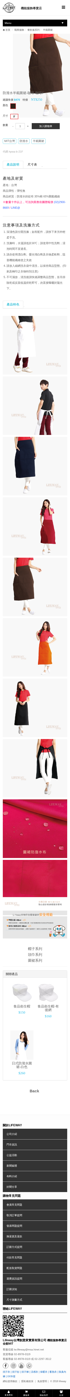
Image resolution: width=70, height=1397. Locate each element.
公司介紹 (12, 1134)
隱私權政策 (27, 1381)
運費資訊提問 (14, 1278)
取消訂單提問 (14, 1215)
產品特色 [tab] (13, 304)
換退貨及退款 (14, 1236)
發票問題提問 (14, 1225)
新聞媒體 (12, 1165)
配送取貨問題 (14, 1268)
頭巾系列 (35, 955)
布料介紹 (12, 1176)
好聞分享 (12, 1186)
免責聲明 (42, 1381)
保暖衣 (43, 1371)
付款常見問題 (14, 1257)
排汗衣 (6, 1371)
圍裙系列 (35, 960)
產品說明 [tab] (13, 164)
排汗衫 (15, 1371)
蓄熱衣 (53, 1371)
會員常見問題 (14, 1204)
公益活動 (12, 1155)
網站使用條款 (10, 1381)
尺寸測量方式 (14, 1299)
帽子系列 (35, 949)
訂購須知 (12, 1289)
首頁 (7, 29)
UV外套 (11, 1376)
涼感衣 (34, 1371)
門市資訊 (12, 1144)
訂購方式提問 (14, 1246)
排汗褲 (25, 1371)
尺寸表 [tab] (32, 164)
